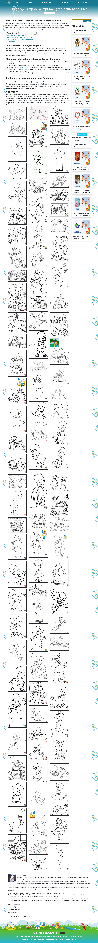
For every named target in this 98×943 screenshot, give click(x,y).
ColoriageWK (37, 939)
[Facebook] (7, 916)
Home (8, 20)
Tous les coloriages (17, 20)
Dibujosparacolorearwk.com (50, 894)
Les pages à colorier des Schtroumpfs (32, 83)
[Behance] (29, 916)
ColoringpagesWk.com (13, 894)
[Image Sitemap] (53, 933)
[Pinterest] (18, 916)
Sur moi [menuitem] (30, 936)
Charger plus (82, 134)
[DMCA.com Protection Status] (61, 933)
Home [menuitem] (17, 2)
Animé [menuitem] (30, 2)
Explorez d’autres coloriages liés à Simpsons (20, 39)
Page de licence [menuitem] (56, 936)
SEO (37, 893)
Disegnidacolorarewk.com (35, 894)
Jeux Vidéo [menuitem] (65, 2)
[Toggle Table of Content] (34, 33)
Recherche (87, 21)
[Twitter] (10, 916)
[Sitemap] (50, 933)
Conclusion (11, 41)
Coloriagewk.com (64, 894)
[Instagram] (12, 916)
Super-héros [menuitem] (82, 2)
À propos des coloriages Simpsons (17, 35)
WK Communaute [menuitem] (21, 936)
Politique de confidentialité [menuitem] (42, 936)
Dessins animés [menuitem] (47, 2)
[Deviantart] (14, 916)
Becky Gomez (59, 939)
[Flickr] (16, 916)
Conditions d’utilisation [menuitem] (69, 936)
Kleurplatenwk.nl (24, 894)
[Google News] (56, 933)
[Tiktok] (48, 933)
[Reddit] (20, 916)
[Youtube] (25, 916)
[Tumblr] (23, 916)
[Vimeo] (27, 916)
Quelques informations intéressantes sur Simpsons (22, 37)
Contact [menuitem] (79, 936)
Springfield (22, 67)
